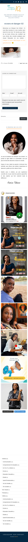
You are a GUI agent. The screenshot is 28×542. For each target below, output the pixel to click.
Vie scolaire (6, 486)
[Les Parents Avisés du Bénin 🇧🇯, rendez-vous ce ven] (14, 209)
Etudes (4, 477)
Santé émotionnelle (8, 480)
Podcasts (4, 492)
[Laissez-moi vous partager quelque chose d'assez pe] (14, 236)
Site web (20, 93)
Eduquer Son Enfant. (14, 534)
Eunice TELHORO (8, 63)
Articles (4, 458)
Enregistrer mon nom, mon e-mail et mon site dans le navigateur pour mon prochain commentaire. (13, 102)
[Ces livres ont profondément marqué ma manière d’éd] (14, 343)
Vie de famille (6, 483)
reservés (16, 536)
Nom (3, 93)
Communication (7, 461)
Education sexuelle (8, 474)
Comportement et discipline (10, 465)
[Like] (19, 63)
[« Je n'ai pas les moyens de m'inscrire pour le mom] (14, 263)
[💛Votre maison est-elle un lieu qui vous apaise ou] (14, 289)
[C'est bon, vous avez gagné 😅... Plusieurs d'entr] (14, 396)
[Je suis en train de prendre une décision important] (14, 316)
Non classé (5, 489)
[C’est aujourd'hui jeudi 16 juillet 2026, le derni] (14, 370)
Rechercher (3, 116)
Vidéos (4, 496)
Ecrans (4, 471)
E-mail (12, 93)
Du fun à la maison (8, 468)
